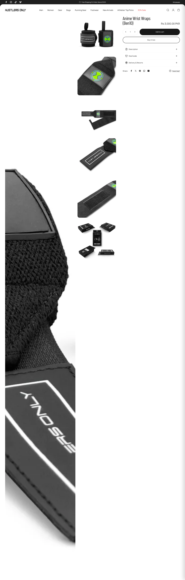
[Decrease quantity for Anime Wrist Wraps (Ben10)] (125, 32)
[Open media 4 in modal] (97, 116)
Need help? (176, 71)
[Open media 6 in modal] (97, 198)
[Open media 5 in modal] (97, 157)
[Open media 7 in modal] (97, 239)
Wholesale (176, 2)
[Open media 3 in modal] (97, 76)
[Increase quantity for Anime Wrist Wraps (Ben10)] (135, 32)
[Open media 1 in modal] (40, 296)
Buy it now (151, 40)
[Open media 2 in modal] (97, 35)
